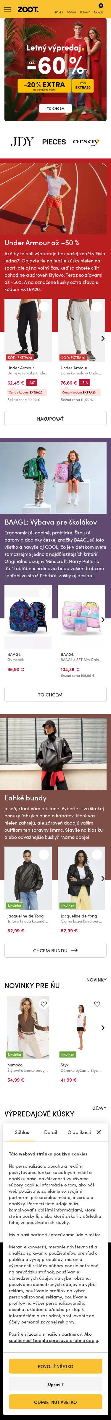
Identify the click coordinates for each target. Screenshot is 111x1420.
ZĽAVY (100, 1108)
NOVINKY (96, 979)
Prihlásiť (84, 12)
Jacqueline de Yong (25, 916)
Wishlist (71, 12)
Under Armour (20, 368)
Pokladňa (99, 8)
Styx (65, 1065)
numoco (14, 1065)
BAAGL (14, 654)
